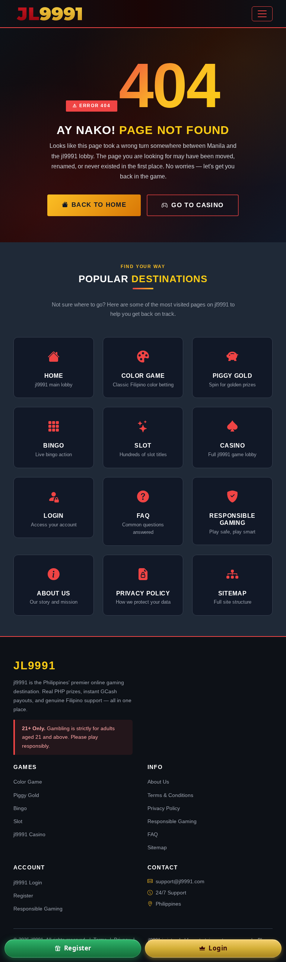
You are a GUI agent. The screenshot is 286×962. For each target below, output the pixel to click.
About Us (158, 782)
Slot (17, 821)
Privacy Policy (163, 808)
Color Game (27, 782)
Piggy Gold (26, 795)
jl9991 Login (27, 882)
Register (23, 896)
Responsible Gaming (172, 821)
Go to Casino (197, 205)
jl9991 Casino (29, 834)
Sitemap (157, 847)
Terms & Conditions (170, 795)
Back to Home (99, 204)
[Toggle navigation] (262, 13)
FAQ (152, 834)
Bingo (20, 808)
